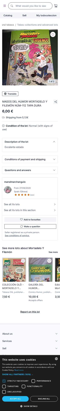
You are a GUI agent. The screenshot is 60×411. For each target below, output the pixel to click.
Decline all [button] (44, 399)
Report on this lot (30, 311)
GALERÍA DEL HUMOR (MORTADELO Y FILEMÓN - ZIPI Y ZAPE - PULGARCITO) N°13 (39, 286)
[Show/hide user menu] (4, 6)
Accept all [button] (15, 399)
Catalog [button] (7, 15)
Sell (24, 15)
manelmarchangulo (15, 181)
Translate (12, 94)
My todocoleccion (46, 15)
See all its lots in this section (20, 210)
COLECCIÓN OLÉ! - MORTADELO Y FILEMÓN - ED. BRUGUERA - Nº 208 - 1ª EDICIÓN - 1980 (13, 286)
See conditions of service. (17, 235)
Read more (19, 370)
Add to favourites (32, 219)
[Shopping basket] (56, 6)
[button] (30, 141)
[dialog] (30, 383)
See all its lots (12, 204)
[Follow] (52, 34)
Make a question (32, 226)
